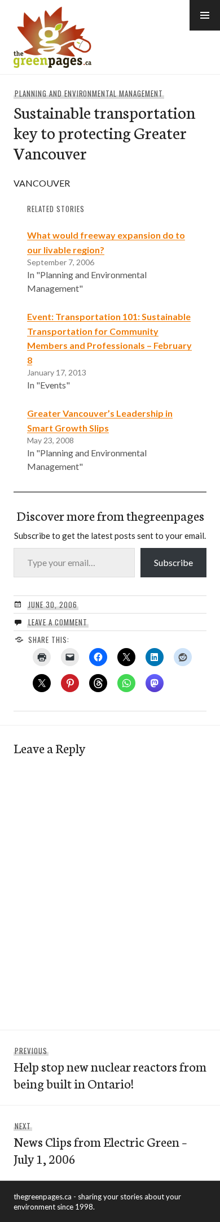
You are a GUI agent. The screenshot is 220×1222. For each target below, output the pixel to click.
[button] (205, 15)
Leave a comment (57, 622)
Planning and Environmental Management (89, 93)
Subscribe (173, 562)
